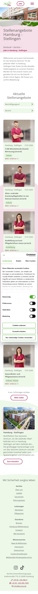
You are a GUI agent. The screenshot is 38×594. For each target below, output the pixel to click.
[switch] (33, 303)
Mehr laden (19, 397)
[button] (19, 104)
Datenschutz (19, 550)
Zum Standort (13, 461)
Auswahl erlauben (19, 331)
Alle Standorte (19, 534)
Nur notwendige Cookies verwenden (19, 337)
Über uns (19, 490)
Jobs (20, 4)
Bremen (19, 523)
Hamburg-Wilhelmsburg (19, 526)
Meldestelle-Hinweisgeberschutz (19, 557)
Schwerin (19, 530)
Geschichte (19, 497)
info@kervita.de (20, 586)
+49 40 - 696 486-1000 (20, 583)
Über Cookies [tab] (30, 261)
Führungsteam (19, 500)
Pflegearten (19, 513)
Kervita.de (7, 47)
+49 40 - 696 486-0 (20, 580)
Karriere (17, 47)
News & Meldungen (19, 543)
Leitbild (19, 493)
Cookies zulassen (19, 325)
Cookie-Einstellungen (19, 554)
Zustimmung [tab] (7, 261)
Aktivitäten (19, 510)
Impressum (19, 547)
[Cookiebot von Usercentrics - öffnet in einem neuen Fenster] (27, 255)
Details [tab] (18, 261)
